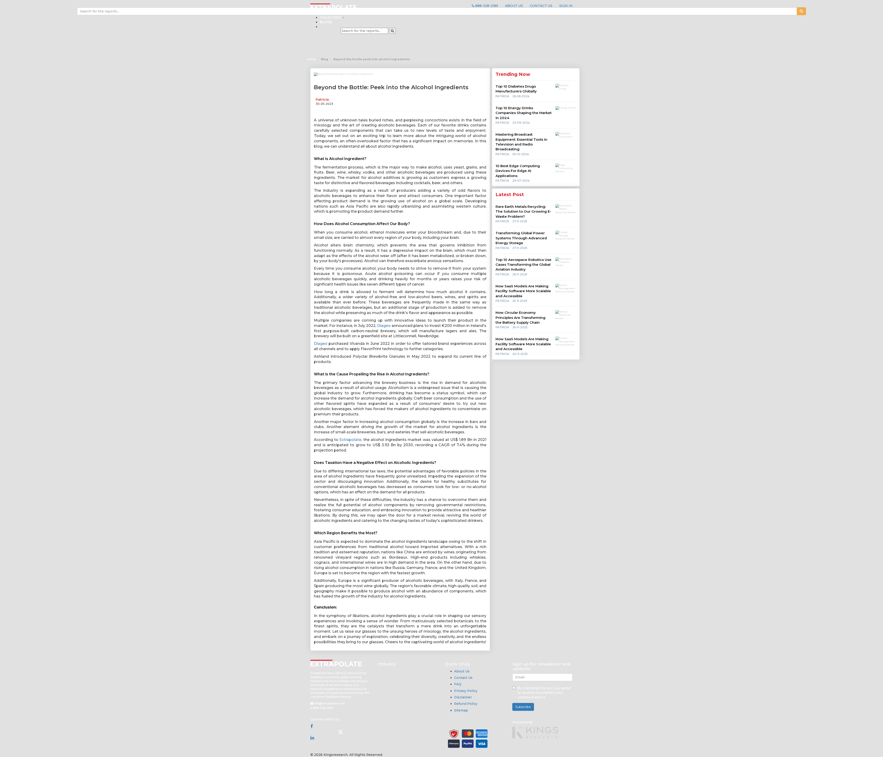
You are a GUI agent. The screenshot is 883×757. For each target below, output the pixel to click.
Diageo (384, 325)
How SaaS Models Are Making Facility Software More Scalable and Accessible (523, 291)
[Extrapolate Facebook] (311, 726)
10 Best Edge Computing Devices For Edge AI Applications (518, 171)
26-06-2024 (520, 96)
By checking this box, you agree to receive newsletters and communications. (544, 692)
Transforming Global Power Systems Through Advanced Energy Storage (521, 238)
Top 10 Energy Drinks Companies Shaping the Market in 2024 (524, 113)
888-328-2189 (486, 6)
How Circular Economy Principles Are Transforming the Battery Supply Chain (520, 317)
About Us (462, 671)
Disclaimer (463, 697)
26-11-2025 (519, 274)
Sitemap (461, 710)
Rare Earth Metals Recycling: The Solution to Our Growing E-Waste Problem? (523, 211)
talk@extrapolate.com (329, 703)
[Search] (392, 31)
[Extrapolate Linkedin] (312, 738)
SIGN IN (566, 6)
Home (311, 59)
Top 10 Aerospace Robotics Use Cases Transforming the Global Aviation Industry (523, 264)
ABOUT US (514, 6)
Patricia (322, 99)
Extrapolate (350, 439)
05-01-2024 (520, 154)
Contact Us (463, 678)
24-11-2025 (520, 327)
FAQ (457, 684)
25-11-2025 (519, 301)
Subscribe (523, 707)
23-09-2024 (521, 122)
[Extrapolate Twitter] (340, 731)
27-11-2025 (519, 221)
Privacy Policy (465, 691)
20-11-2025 (520, 354)
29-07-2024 (521, 180)
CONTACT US (541, 6)
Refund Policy (465, 704)
